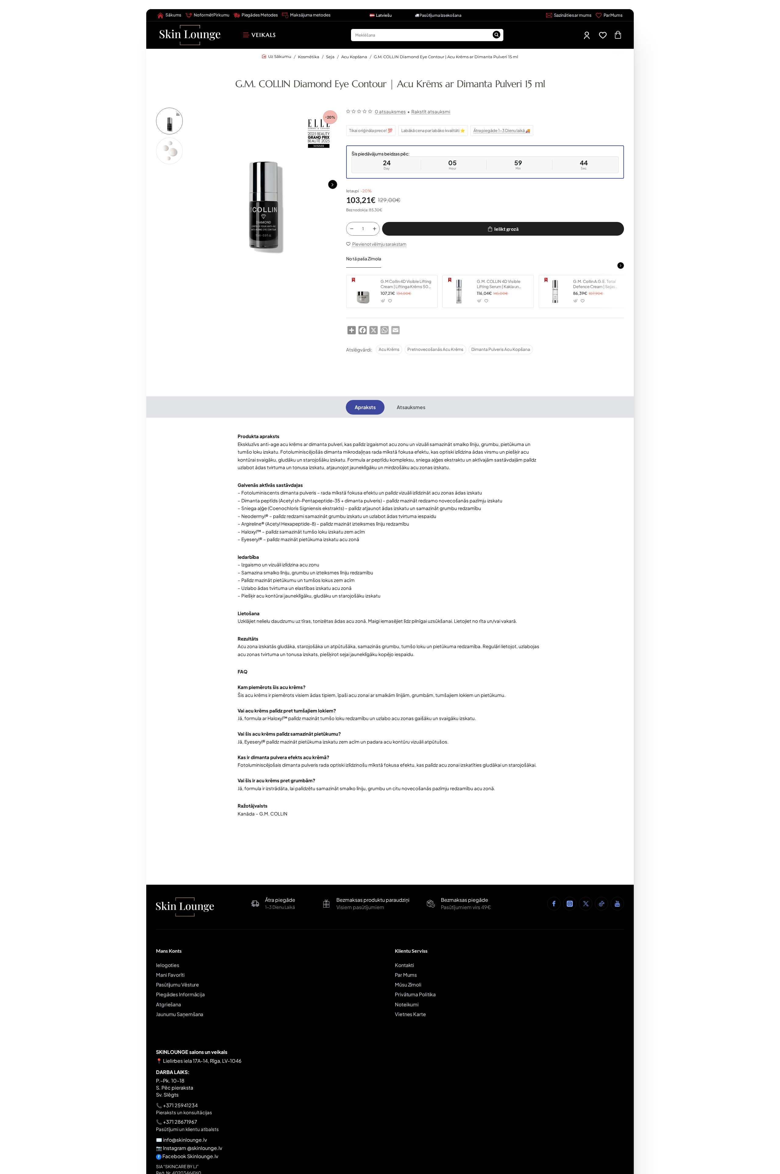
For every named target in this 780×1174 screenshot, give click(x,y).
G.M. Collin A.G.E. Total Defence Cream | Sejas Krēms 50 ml (594, 284)
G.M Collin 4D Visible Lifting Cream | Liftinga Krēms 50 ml (406, 284)
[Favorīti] (604, 35)
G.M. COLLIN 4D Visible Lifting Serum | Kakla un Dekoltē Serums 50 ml (498, 284)
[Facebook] (554, 903)
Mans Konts (169, 951)
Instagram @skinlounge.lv (192, 1148)
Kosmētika (308, 56)
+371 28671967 (180, 1122)
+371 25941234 (180, 1105)
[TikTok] (601, 903)
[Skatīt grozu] (618, 35)
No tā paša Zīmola (363, 258)
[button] (332, 184)
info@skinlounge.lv (185, 1140)
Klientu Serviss (411, 951)
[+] (374, 228)
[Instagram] (569, 903)
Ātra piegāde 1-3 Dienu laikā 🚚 (501, 130)
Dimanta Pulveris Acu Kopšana (500, 349)
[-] (351, 228)
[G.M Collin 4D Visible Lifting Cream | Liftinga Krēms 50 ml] (362, 291)
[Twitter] (585, 903)
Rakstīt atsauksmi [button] (430, 111)
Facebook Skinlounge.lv (190, 1156)
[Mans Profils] (587, 35)
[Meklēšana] (497, 35)
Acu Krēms (389, 349)
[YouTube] (617, 903)
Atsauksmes (411, 407)
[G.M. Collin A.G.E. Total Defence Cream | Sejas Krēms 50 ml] (555, 291)
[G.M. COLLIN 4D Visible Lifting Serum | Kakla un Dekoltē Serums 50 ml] (459, 291)
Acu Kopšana (354, 56)
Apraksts (365, 407)
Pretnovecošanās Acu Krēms (435, 349)
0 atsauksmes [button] (390, 111)
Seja (330, 56)
